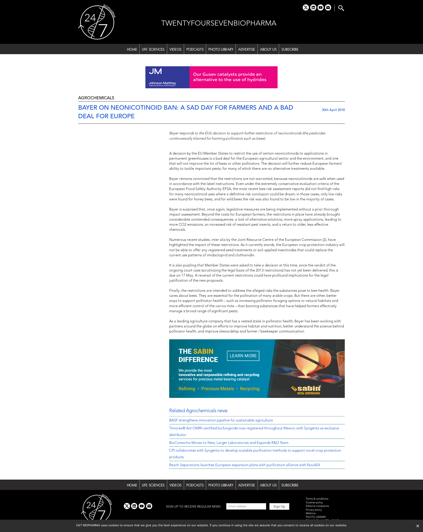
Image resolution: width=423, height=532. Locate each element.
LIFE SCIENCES (153, 49)
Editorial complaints (317, 506)
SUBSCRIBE (289, 49)
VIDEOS (175, 49)
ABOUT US (268, 49)
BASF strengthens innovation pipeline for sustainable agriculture (221, 420)
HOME (132, 49)
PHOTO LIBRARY (220, 49)
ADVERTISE (246, 49)
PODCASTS (195, 49)
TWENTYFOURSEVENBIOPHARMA (218, 23)
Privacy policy (314, 510)
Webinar (311, 513)
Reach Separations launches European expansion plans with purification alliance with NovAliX (244, 465)
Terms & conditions (317, 499)
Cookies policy (314, 502)
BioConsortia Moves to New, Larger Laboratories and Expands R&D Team (228, 443)
